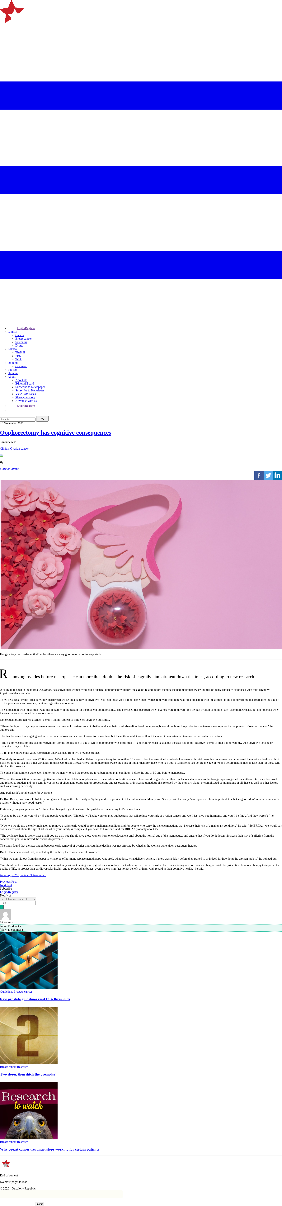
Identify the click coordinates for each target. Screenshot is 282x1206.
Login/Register (26, 328)
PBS (18, 355)
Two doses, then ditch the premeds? (28, 1074)
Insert (39, 1204)
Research (22, 1066)
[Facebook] (259, 475)
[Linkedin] (277, 475)
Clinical (12, 331)
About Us (21, 380)
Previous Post (8, 881)
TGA (18, 359)
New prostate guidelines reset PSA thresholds (35, 999)
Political (12, 349)
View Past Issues (25, 393)
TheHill (20, 352)
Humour (13, 373)
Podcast (12, 369)
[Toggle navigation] (4, 37)
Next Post (6, 885)
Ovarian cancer (19, 448)
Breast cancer (23, 338)
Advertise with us (26, 400)
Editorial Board (24, 383)
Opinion (13, 362)
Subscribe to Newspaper (30, 387)
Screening (21, 342)
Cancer (19, 335)
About (11, 376)
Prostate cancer (23, 991)
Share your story (25, 397)
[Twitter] (268, 475)
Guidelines (7, 991)
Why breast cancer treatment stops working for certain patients (49, 1149)
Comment (21, 366)
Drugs (19, 345)
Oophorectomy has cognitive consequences (55, 432)
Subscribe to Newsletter (29, 390)
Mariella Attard (9, 469)
